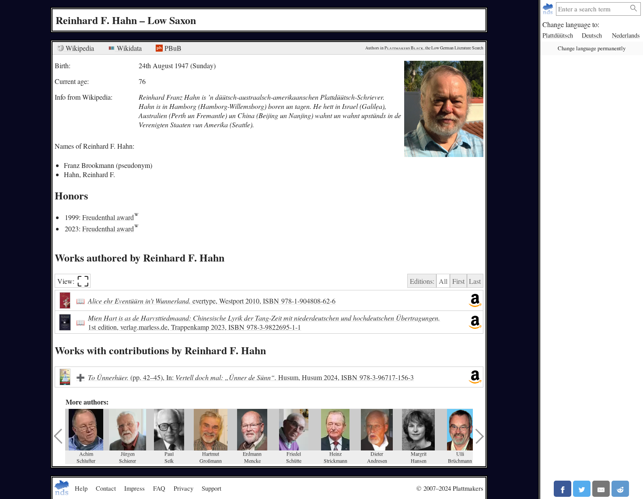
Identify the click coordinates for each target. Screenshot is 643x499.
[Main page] (548, 9)
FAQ (159, 488)
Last (475, 281)
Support (211, 488)
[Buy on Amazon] (475, 300)
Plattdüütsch (557, 35)
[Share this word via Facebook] (562, 489)
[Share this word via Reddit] (620, 489)
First (458, 281)
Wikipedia (79, 47)
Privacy (183, 488)
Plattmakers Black (403, 48)
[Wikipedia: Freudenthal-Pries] (136, 217)
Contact (106, 488)
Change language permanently (592, 48)
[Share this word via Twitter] (582, 489)
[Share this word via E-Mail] (601, 489)
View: (73, 281)
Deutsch (592, 35)
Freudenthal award (108, 217)
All (443, 281)
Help (81, 488)
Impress (134, 488)
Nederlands (626, 35)
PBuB (172, 47)
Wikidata (128, 47)
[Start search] (634, 8)
